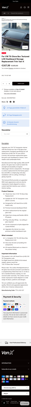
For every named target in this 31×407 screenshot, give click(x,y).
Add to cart (21, 83)
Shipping (11, 68)
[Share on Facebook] (10, 101)
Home (3, 18)
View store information (10, 93)
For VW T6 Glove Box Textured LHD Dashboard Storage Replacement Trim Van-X (14, 20)
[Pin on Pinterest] (13, 101)
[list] (15, 36)
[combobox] (15, 13)
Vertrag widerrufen (14, 403)
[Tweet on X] (7, 101)
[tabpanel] (15, 218)
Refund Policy (22, 401)
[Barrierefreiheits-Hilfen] (4, 402)
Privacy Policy (14, 401)
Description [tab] (5, 143)
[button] (25, 7)
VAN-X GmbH (8, 398)
